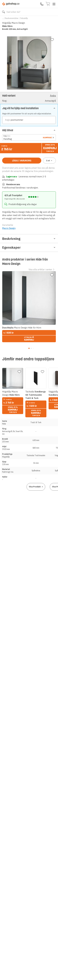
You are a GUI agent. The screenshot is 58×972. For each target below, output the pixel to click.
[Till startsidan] (10, 4)
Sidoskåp (24, 18)
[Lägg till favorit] (52, 39)
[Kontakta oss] (42, 4)
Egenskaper (11, 247)
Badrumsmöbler (11, 18)
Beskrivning (11, 238)
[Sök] (3, 12)
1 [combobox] (48, 160)
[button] (29, 98)
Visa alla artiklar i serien (40, 269)
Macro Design (9, 228)
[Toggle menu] (54, 4)
